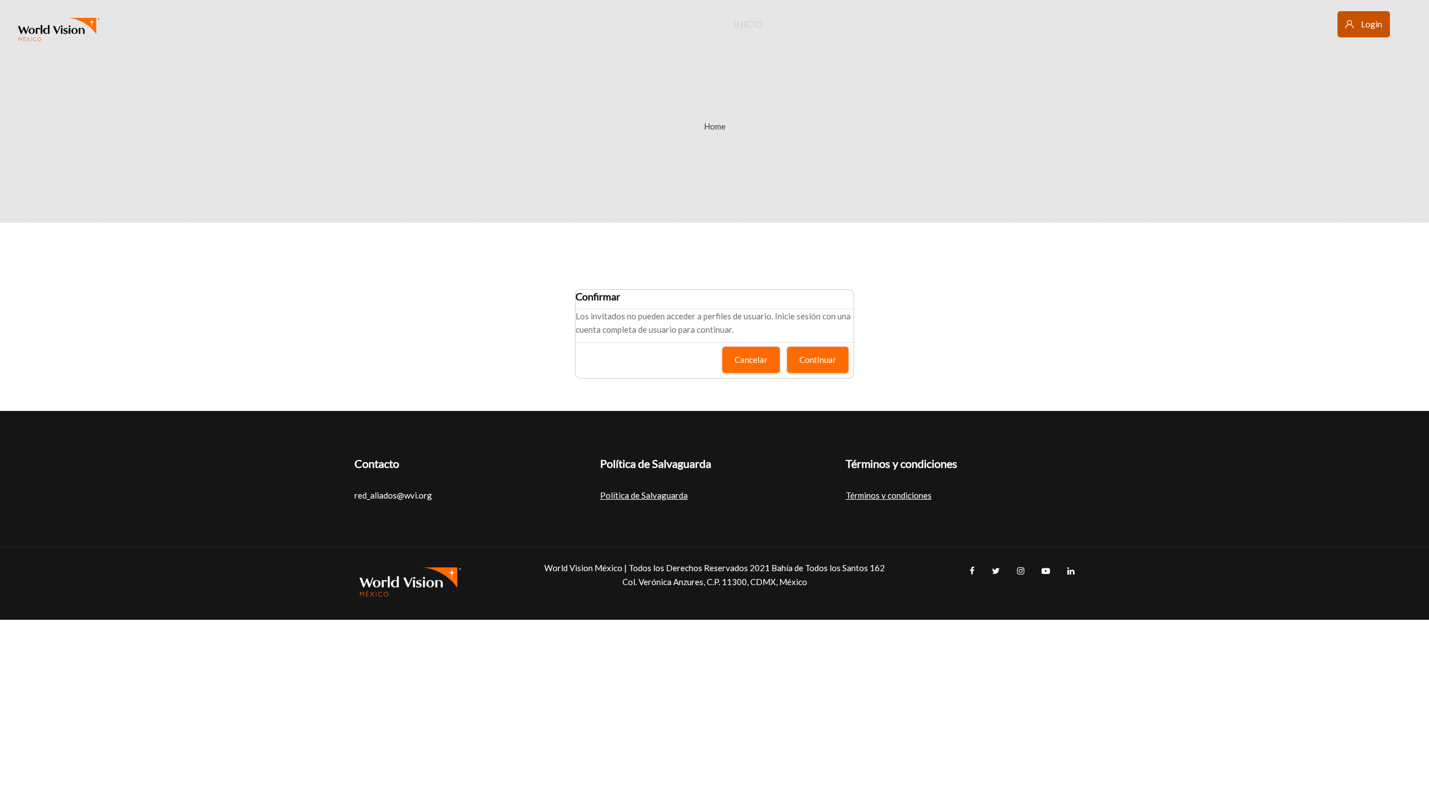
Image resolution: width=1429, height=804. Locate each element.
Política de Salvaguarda (644, 495)
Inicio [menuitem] (748, 23)
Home (715, 126)
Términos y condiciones (889, 495)
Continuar (817, 360)
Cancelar (751, 360)
